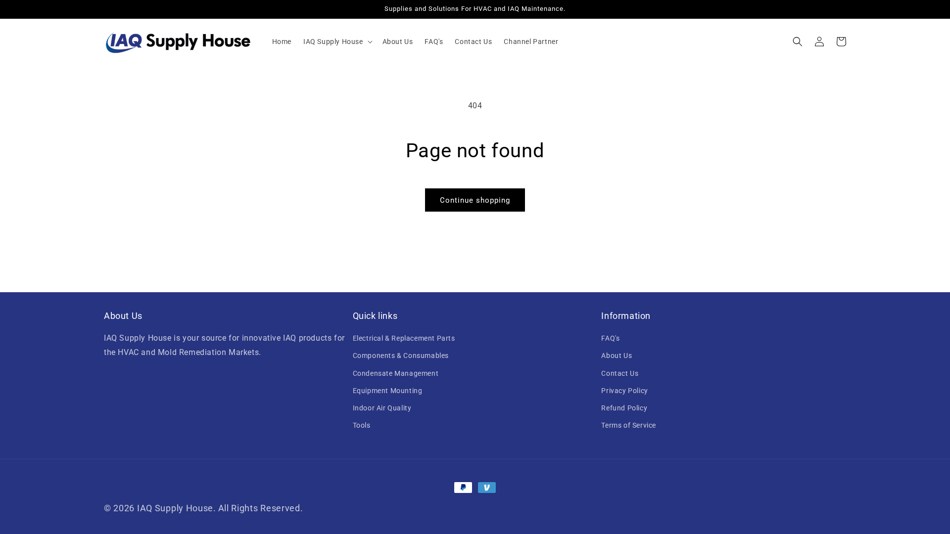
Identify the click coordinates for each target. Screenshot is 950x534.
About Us (616, 355)
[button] (337, 41)
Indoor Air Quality (382, 408)
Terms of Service (628, 425)
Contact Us (619, 373)
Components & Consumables (401, 355)
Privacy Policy (624, 391)
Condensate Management (396, 373)
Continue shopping (475, 200)
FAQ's (610, 338)
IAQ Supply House (175, 508)
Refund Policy (624, 408)
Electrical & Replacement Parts (404, 338)
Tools (362, 425)
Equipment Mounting (388, 391)
